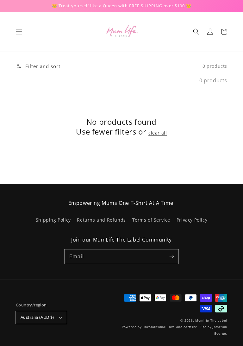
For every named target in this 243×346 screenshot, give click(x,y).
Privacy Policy (192, 220)
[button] (19, 32)
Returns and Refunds (101, 220)
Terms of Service (151, 220)
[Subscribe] (171, 256)
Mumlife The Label (211, 320)
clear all (157, 133)
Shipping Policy (53, 220)
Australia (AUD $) (37, 317)
